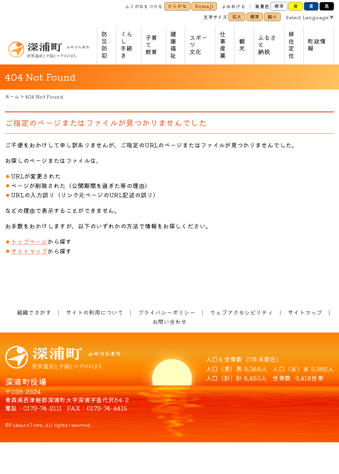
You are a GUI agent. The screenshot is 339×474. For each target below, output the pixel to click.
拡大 (237, 16)
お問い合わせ (169, 321)
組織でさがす (34, 312)
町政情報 (317, 45)
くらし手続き (127, 44)
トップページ (29, 241)
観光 (242, 45)
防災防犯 (104, 44)
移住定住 (291, 44)
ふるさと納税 (267, 44)
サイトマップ (29, 251)
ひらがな (177, 6)
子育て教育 (151, 44)
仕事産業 (223, 44)
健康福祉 (173, 44)
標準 (279, 6)
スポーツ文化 (198, 44)
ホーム (12, 96)
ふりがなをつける (144, 6)
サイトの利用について (94, 312)
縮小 (272, 16)
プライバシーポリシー (167, 312)
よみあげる (233, 6)
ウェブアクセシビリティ (241, 312)
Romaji (204, 6)
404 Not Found (44, 96)
